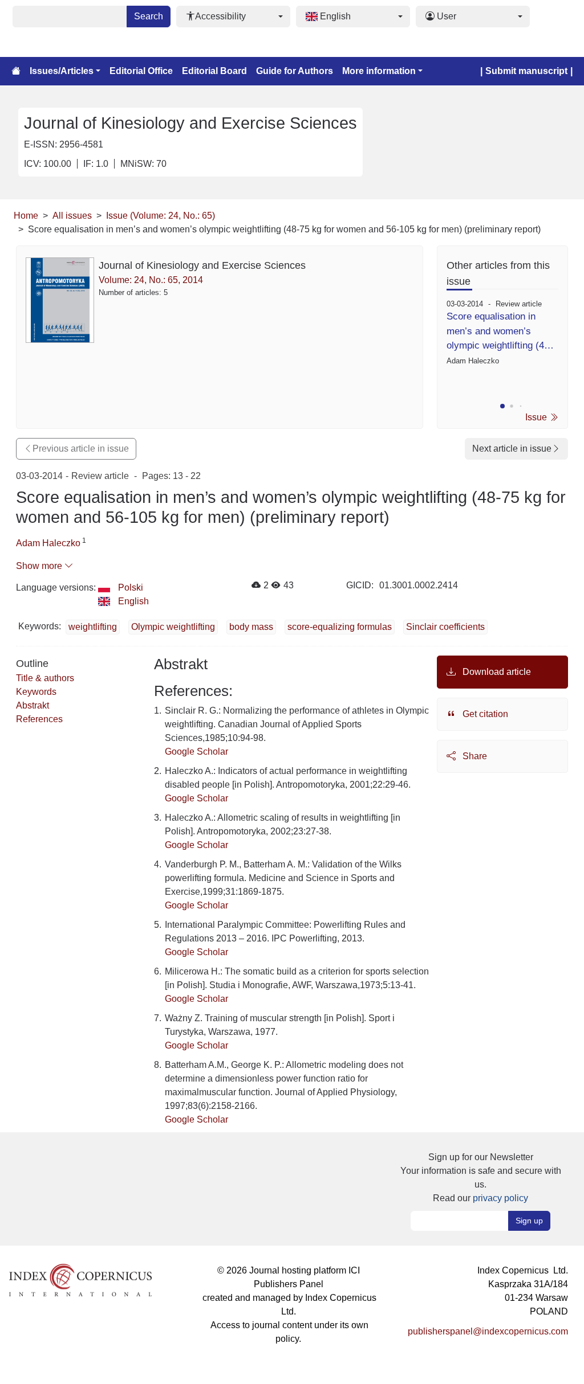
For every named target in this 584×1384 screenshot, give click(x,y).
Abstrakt (32, 705)
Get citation (484, 714)
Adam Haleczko (48, 543)
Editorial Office (141, 71)
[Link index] (80, 1279)
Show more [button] (40, 566)
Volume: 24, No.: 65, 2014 (151, 280)
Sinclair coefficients (445, 627)
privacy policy (500, 1198)
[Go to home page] (16, 71)
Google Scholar (196, 751)
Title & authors (45, 678)
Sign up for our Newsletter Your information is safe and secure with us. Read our (480, 1177)
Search (148, 16)
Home (26, 215)
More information (379, 71)
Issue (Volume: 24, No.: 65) (160, 215)
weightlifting (92, 627)
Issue (537, 417)
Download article (495, 672)
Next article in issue (511, 448)
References (39, 719)
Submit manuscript (526, 71)
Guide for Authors (294, 71)
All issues (72, 215)
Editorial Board (214, 71)
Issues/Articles (62, 71)
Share (473, 756)
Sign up (529, 1220)
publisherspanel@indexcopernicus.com (488, 1331)
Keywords (36, 692)
